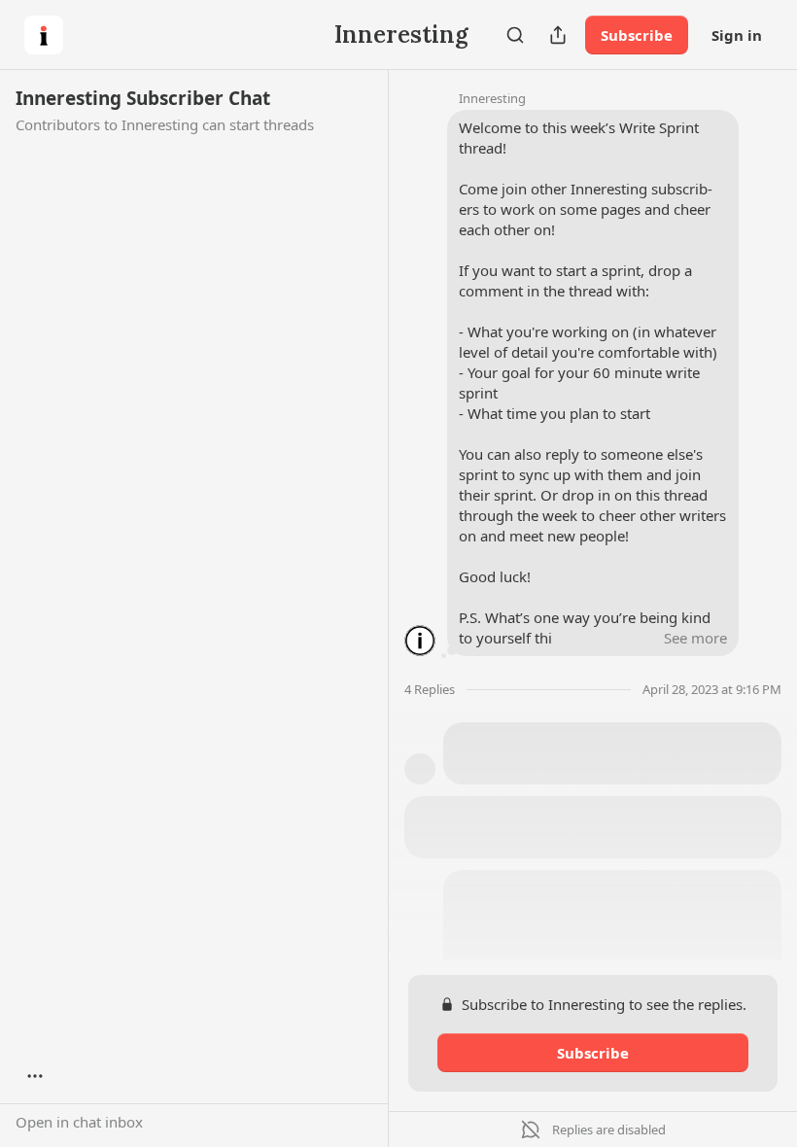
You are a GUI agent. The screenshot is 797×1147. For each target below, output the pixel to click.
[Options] (35, 1076)
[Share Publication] (557, 35)
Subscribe (637, 35)
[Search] (515, 35)
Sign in (736, 35)
